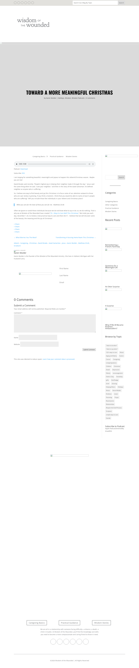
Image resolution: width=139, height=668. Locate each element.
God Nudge (114, 380)
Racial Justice (110, 401)
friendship (119, 377)
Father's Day (110, 377)
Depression (116, 370)
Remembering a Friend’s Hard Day (112, 246)
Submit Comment (89, 350)
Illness (108, 390)
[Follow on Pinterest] (22, 2)
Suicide (108, 418)
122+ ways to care (111, 352)
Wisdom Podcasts (78, 98)
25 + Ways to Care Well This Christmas (64, 213)
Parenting (109, 397)
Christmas (33, 243)
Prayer (117, 397)
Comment (18, 313)
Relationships (110, 404)
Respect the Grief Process (114, 408)
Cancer (108, 359)
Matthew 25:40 (83, 243)
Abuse (122, 352)
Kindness (109, 394)
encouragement (118, 373)
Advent (16, 243)
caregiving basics (111, 363)
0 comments (90, 98)
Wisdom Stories (71, 156)
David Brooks (42, 243)
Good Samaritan (54, 243)
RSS (23, 173)
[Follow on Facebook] (15, 2)
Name (16, 338)
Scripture (17, 246)
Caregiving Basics (39, 156)
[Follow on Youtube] (32, 2)
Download (24, 169)
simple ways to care (112, 415)
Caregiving (24, 243)
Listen (116, 394)
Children (108, 366)
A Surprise (109, 306)
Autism (121, 356)
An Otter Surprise (112, 286)
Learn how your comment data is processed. (59, 359)
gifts (107, 380)
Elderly (108, 373)
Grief (107, 384)
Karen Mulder (51, 98)
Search (121, 177)
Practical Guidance (56, 156)
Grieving (114, 384)
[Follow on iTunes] (25, 2)
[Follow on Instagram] (29, 2)
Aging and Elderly (111, 356)
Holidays (61, 98)
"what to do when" (111, 345)
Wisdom (68, 98)
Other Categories (111, 205)
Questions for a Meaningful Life (111, 267)
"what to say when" (112, 349)
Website (17, 344)
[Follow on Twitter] (18, 2)
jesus (64, 243)
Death (108, 370)
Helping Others (110, 387)
